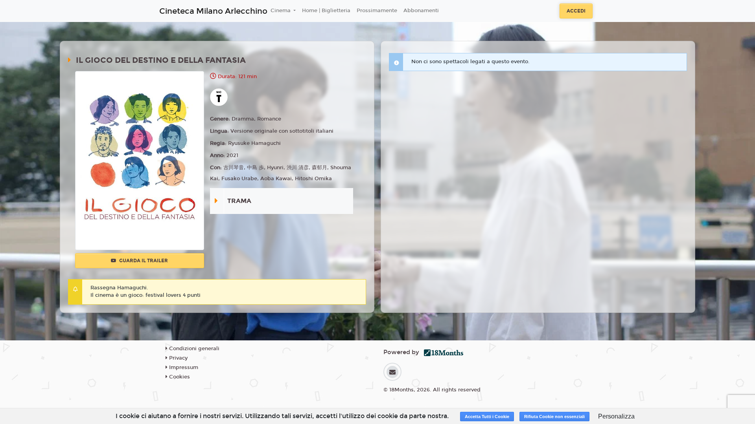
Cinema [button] (281, 10)
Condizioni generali (193, 348)
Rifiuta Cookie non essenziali (554, 416)
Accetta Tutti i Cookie (487, 416)
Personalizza (616, 416)
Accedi (576, 11)
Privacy (178, 358)
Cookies (179, 377)
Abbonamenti (421, 10)
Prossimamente (377, 10)
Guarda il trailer (143, 260)
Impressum (183, 367)
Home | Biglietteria (326, 10)
